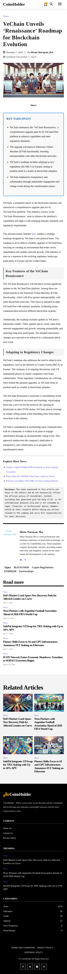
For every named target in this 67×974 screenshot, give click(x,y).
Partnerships (26, 571)
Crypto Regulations (42, 567)
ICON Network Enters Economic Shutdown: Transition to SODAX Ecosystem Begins (32, 659)
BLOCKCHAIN (21, 567)
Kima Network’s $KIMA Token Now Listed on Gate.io (30, 476)
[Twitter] (30, 112)
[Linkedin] (21, 559)
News (6, 16)
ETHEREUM (10, 571)
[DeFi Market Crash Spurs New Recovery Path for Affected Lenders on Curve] (18, 703)
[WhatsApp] (44, 112)
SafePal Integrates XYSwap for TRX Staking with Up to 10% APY (18, 765)
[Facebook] (23, 112)
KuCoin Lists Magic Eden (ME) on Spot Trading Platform (32, 481)
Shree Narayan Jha (42, 52)
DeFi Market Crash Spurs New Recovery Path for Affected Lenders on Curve (29, 597)
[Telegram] (37, 966)
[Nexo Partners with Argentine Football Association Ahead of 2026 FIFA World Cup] (49, 703)
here (33, 234)
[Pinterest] (37, 112)
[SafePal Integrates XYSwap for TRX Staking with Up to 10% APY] (18, 745)
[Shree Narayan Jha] (10, 545)
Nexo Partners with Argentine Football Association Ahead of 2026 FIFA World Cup (30, 612)
